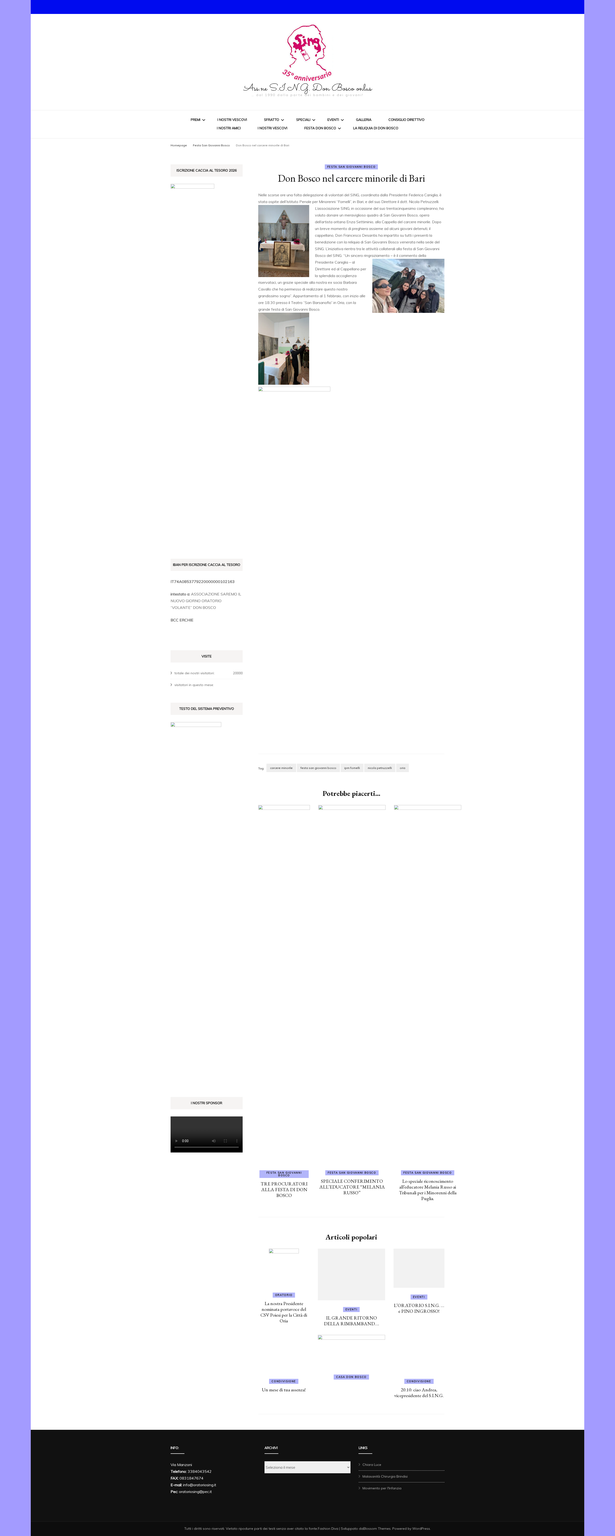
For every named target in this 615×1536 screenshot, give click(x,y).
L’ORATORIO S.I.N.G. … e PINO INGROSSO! (443, 1321)
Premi (195, 120)
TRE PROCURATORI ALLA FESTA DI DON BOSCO (284, 1189)
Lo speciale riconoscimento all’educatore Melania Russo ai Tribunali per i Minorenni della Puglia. (427, 1190)
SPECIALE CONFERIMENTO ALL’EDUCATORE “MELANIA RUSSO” (352, 1187)
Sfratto (271, 120)
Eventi (333, 120)
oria (402, 768)
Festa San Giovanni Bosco (351, 166)
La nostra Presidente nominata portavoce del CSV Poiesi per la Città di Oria (292, 1309)
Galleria (363, 120)
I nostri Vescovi (232, 120)
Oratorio (292, 1295)
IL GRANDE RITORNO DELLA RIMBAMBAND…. (367, 1321)
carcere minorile (281, 768)
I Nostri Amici (229, 128)
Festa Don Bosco (320, 128)
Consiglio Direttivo (406, 120)
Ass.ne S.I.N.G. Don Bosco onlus (308, 88)
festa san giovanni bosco (318, 768)
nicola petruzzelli (380, 768)
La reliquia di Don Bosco (375, 128)
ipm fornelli (352, 768)
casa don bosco (367, 1377)
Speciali (303, 120)
